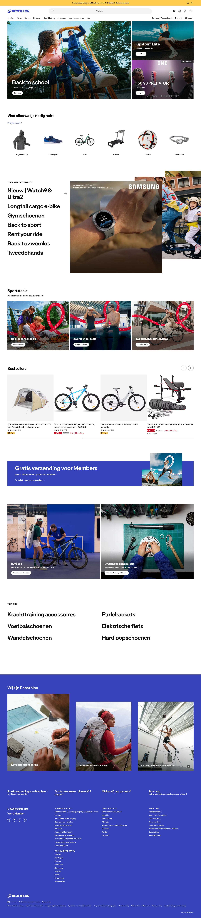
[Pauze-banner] (188, 3)
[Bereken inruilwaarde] (53, 541)
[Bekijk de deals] (100, 325)
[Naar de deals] (38, 325)
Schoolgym (53, 155)
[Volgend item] (191, 368)
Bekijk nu (17, 93)
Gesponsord (186, 61)
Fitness (116, 155)
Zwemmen (179, 155)
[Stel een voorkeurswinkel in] (174, 11)
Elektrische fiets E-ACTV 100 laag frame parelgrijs (119, 425)
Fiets (85, 155)
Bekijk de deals (81, 344)
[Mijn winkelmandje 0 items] (191, 11)
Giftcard (188, 18)
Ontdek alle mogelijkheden (116, 573)
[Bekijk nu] (69, 60)
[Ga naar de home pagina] (18, 11)
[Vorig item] (184, 368)
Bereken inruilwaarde (21, 573)
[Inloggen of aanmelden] (185, 11)
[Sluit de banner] (192, 3)
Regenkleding (22, 155)
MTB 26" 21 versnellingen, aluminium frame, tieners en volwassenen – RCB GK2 (74, 425)
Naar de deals (18, 344)
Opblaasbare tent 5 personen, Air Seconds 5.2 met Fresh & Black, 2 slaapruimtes (29, 425)
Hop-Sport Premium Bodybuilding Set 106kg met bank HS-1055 (170, 425)
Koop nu (140, 93)
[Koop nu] (163, 79)
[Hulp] (179, 11)
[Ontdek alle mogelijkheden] (147, 541)
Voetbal (147, 155)
